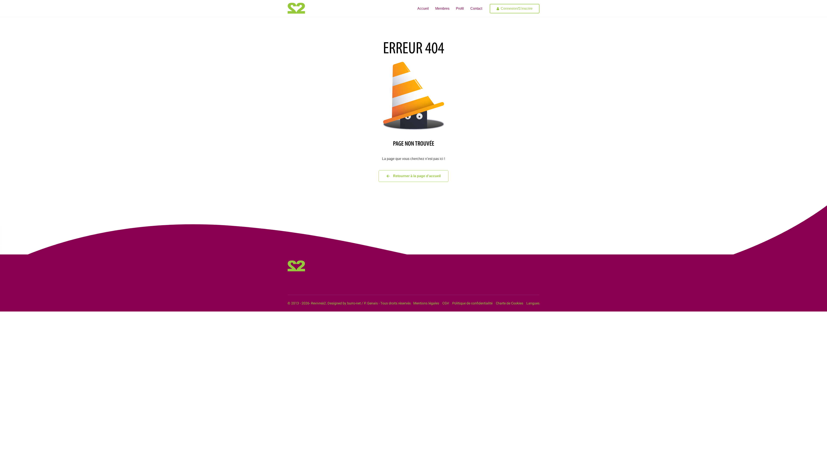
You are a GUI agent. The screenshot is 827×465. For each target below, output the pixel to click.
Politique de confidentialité (472, 303)
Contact (476, 8)
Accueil (423, 8)
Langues (532, 303)
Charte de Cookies (509, 303)
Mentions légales (426, 303)
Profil (460, 8)
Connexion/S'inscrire (517, 8)
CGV (445, 303)
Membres (442, 8)
